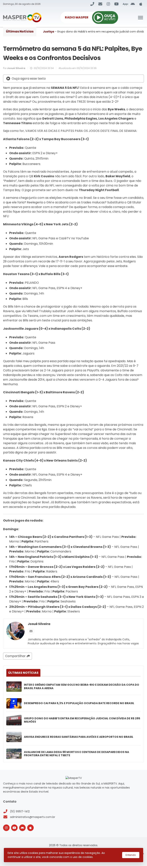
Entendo (131, 855)
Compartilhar (15, 656)
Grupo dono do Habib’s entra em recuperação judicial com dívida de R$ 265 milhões (82, 720)
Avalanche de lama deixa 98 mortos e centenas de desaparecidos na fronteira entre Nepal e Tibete (76, 753)
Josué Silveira (39, 624)
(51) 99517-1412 (20, 811)
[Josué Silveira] (15, 631)
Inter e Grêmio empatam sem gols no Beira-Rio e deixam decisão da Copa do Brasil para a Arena (81, 686)
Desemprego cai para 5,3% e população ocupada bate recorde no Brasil (79, 703)
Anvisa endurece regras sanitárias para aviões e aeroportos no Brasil (78, 737)
